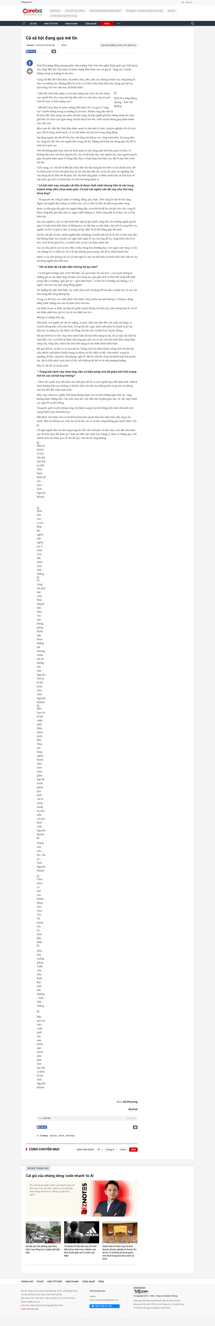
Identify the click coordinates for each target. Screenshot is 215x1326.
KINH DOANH (71, 23)
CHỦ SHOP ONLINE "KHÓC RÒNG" (105, 11)
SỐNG (107, 23)
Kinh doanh (72, 1281)
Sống (64, 45)
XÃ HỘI (33, 23)
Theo (87, 1118)
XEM (133, 1149)
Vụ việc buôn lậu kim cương (63, 16)
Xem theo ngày (85, 1149)
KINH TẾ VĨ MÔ (51, 23)
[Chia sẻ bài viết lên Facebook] (30, 63)
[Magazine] (26, 2)
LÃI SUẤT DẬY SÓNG (74, 11)
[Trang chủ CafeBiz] (23, 23)
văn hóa (53, 1135)
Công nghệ (88, 1281)
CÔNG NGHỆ (90, 23)
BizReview (55, 11)
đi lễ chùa (70, 1135)
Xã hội (40, 1281)
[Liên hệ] (53, 51)
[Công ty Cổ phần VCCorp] (141, 1290)
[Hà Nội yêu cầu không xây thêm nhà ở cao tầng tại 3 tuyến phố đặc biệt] (43, 1232)
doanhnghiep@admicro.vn (106, 1300)
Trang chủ (27, 1281)
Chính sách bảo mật (29, 1309)
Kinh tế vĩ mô (54, 1281)
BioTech (171, 11)
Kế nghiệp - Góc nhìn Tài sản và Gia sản (145, 11)
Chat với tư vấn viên (103, 1306)
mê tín (62, 1135)
